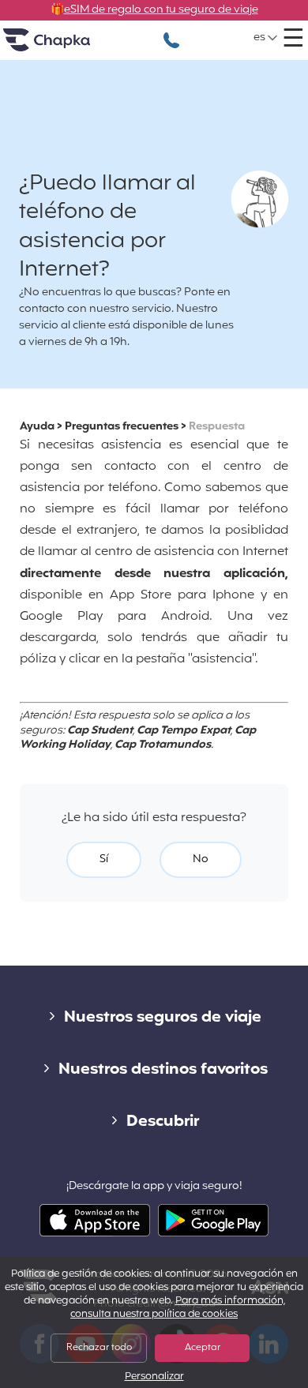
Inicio (66, 46)
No (200, 859)
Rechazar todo (99, 1348)
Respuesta (217, 426)
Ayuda (37, 426)
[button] (266, 38)
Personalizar (154, 1377)
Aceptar (202, 1348)
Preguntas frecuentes (121, 426)
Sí (104, 859)
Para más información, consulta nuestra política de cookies (177, 1307)
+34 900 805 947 (171, 31)
